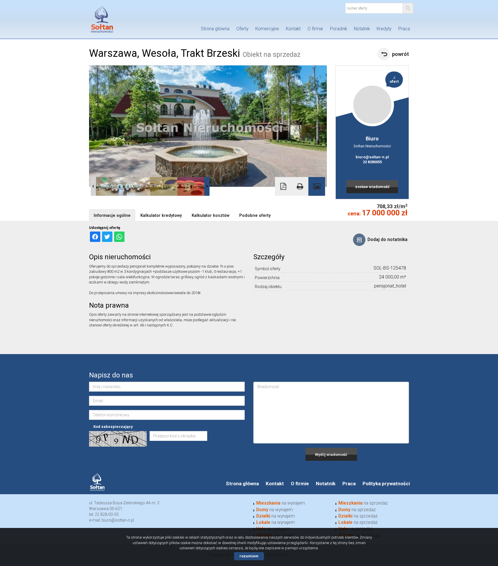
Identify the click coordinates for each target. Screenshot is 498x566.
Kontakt (293, 28)
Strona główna (215, 28)
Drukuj (300, 186)
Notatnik (362, 28)
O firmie (315, 28)
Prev (93, 186)
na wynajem (280, 503)
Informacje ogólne (112, 215)
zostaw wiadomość (372, 187)
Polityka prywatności (386, 483)
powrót (400, 54)
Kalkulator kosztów (210, 215)
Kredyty (384, 28)
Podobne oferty (255, 215)
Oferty (242, 28)
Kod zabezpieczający (113, 426)
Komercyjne (267, 28)
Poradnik (338, 28)
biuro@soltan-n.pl (372, 157)
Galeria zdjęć (316, 186)
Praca (404, 28)
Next (207, 186)
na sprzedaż (363, 503)
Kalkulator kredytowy (161, 215)
